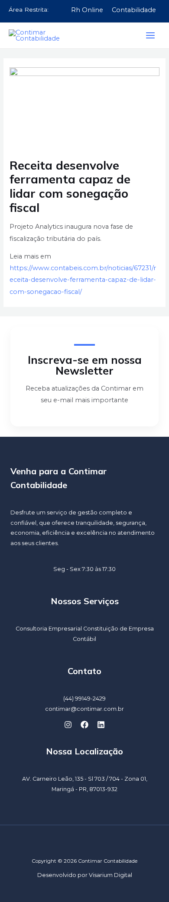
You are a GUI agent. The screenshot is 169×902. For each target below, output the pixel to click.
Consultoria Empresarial (49, 628)
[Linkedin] (101, 725)
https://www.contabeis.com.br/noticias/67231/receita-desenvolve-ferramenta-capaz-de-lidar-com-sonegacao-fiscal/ (83, 279)
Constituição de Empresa (118, 628)
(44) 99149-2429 (84, 698)
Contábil (84, 639)
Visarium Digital (110, 875)
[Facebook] (84, 725)
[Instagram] (68, 725)
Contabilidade (134, 10)
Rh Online (87, 10)
